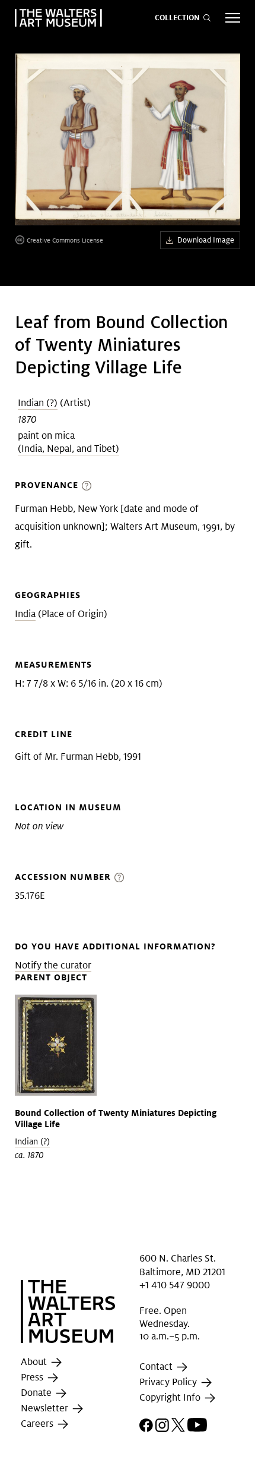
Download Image (205, 240)
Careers (38, 1423)
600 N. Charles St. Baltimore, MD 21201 (182, 1265)
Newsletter (46, 1408)
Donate (37, 1392)
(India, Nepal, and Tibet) (68, 448)
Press (33, 1377)
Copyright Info (171, 1397)
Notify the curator (53, 965)
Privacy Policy (169, 1382)
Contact (157, 1366)
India (25, 614)
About (35, 1361)
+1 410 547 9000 (174, 1285)
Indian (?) (38, 403)
